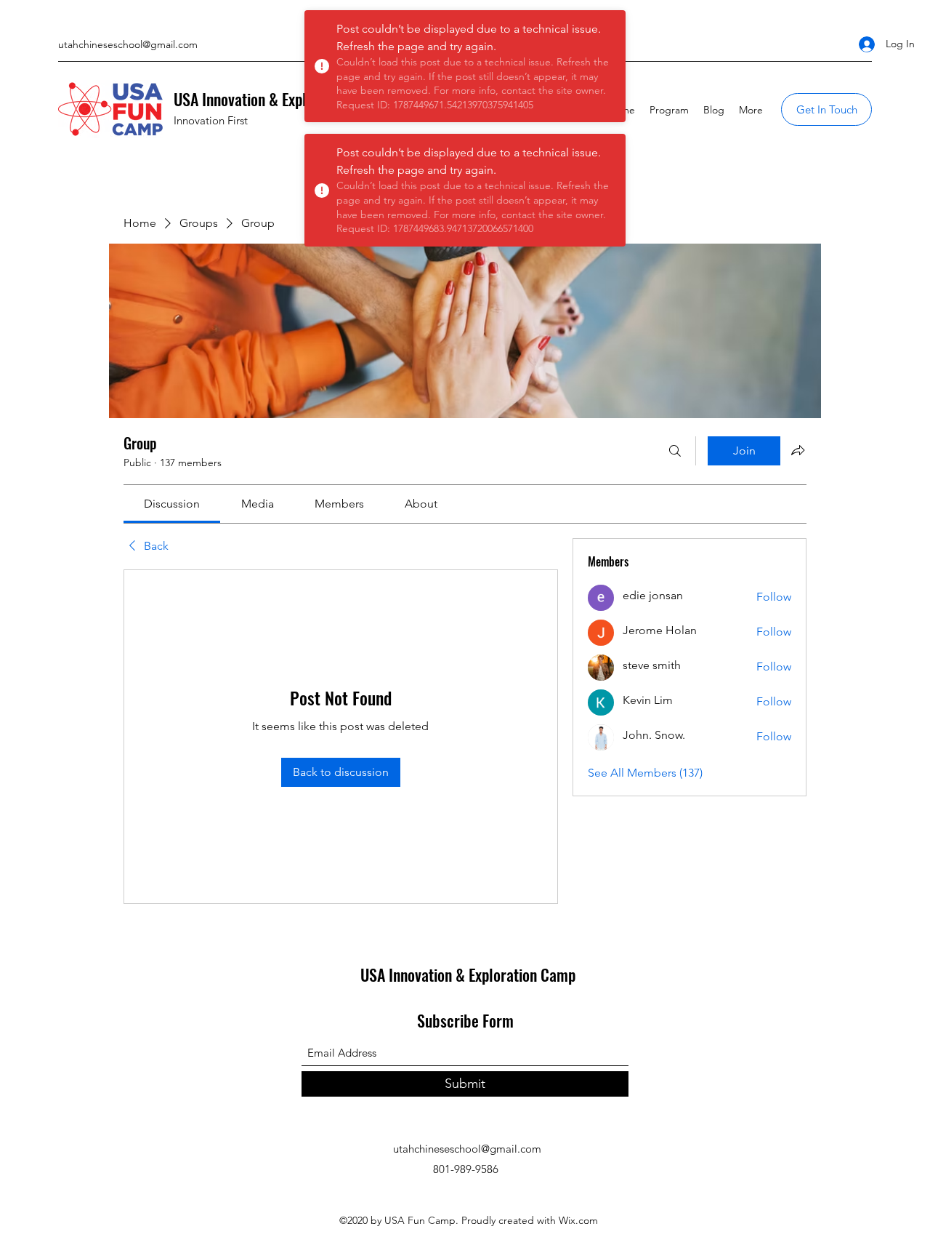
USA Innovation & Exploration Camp (281, 99)
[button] (826, 109)
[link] (172, 504)
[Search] (675, 450)
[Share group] (797, 450)
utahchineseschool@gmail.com (128, 44)
